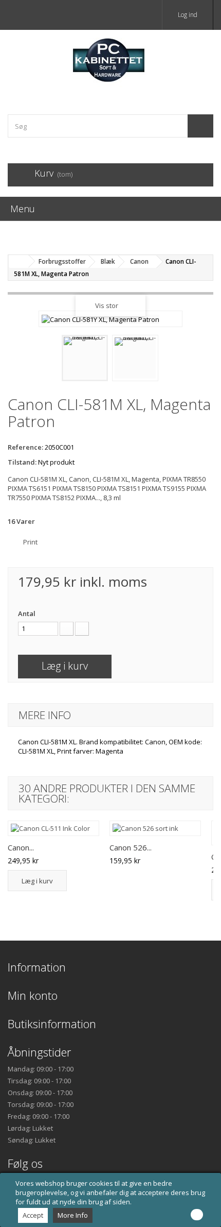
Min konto (33, 995)
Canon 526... (130, 847)
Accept (33, 1215)
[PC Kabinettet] (110, 63)
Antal (26, 613)
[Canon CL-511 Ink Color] (53, 828)
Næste (167, 360)
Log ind (187, 14)
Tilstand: (22, 462)
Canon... (21, 847)
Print (30, 542)
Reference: (25, 447)
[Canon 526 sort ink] (155, 828)
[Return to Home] (18, 261)
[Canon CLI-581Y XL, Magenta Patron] (84, 358)
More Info (73, 1215)
